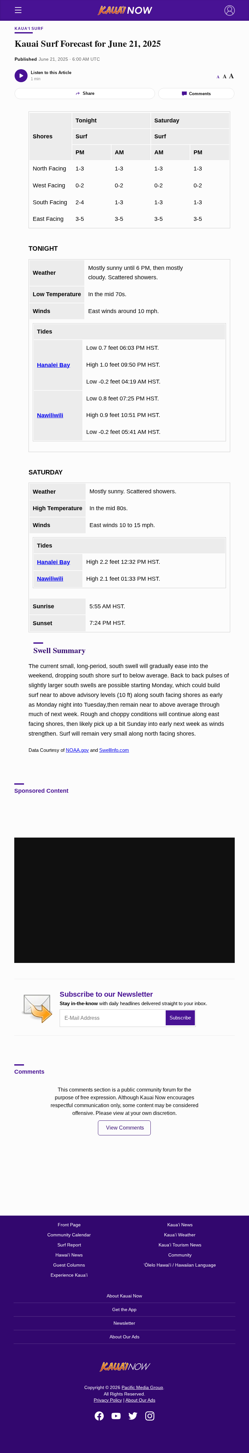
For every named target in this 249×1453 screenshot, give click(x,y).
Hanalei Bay (53, 365)
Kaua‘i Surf (29, 28)
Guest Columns (69, 1265)
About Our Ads (124, 1336)
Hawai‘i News (69, 1254)
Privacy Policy (108, 1400)
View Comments (125, 1128)
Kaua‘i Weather (180, 1234)
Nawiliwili (50, 415)
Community (180, 1254)
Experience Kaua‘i (69, 1275)
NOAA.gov (77, 750)
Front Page (69, 1224)
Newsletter (124, 1323)
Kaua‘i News (180, 1224)
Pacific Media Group (142, 1387)
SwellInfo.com (114, 750)
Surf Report (69, 1244)
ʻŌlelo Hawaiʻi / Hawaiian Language (180, 1265)
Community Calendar (69, 1234)
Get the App (124, 1309)
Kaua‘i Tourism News (180, 1244)
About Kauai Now (124, 1295)
